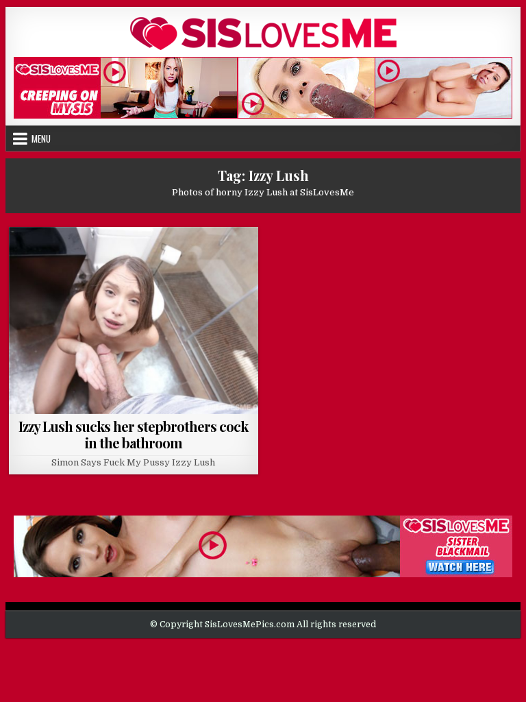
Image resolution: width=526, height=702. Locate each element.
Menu (41, 138)
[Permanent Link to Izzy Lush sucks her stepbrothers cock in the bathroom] (133, 320)
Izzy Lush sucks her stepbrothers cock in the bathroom (133, 434)
